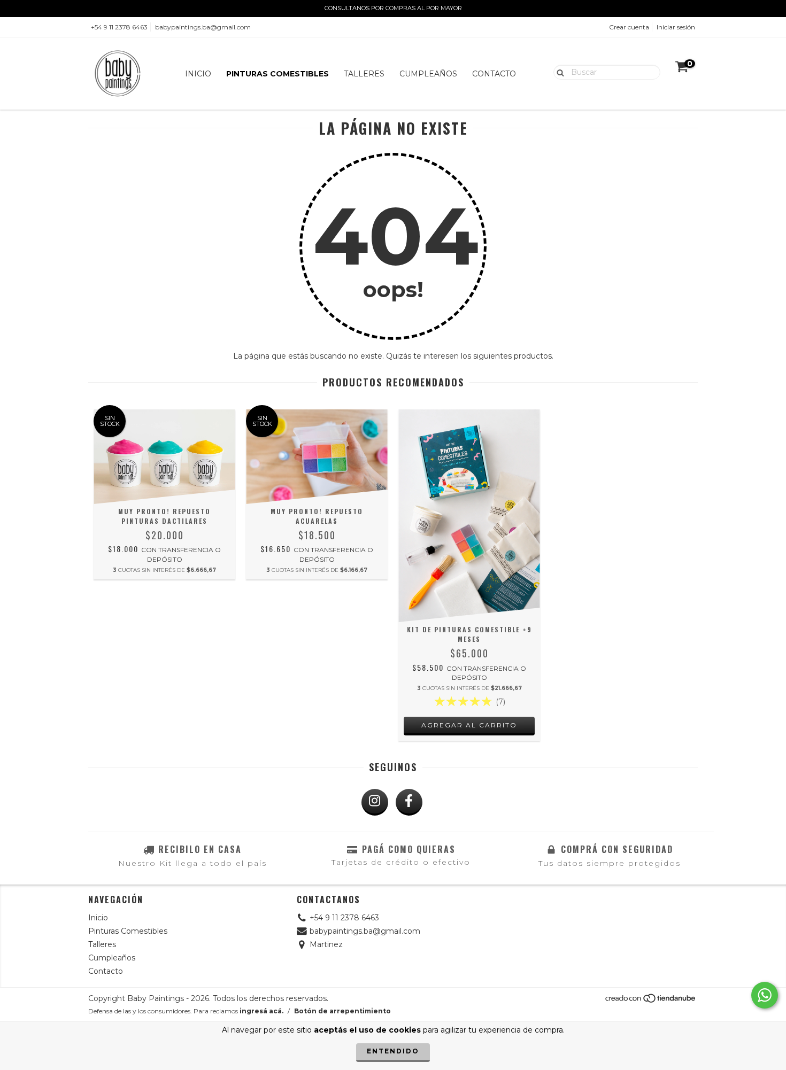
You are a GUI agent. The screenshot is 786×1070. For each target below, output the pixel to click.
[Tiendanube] (651, 1001)
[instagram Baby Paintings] (374, 802)
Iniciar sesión (676, 27)
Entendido (393, 1051)
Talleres (364, 74)
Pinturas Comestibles (277, 74)
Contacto (494, 74)
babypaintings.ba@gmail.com (203, 27)
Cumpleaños (428, 74)
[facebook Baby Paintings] (409, 802)
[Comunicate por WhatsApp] (764, 995)
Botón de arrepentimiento (342, 1011)
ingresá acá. (261, 1011)
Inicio (198, 74)
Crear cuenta (629, 27)
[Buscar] (557, 71)
